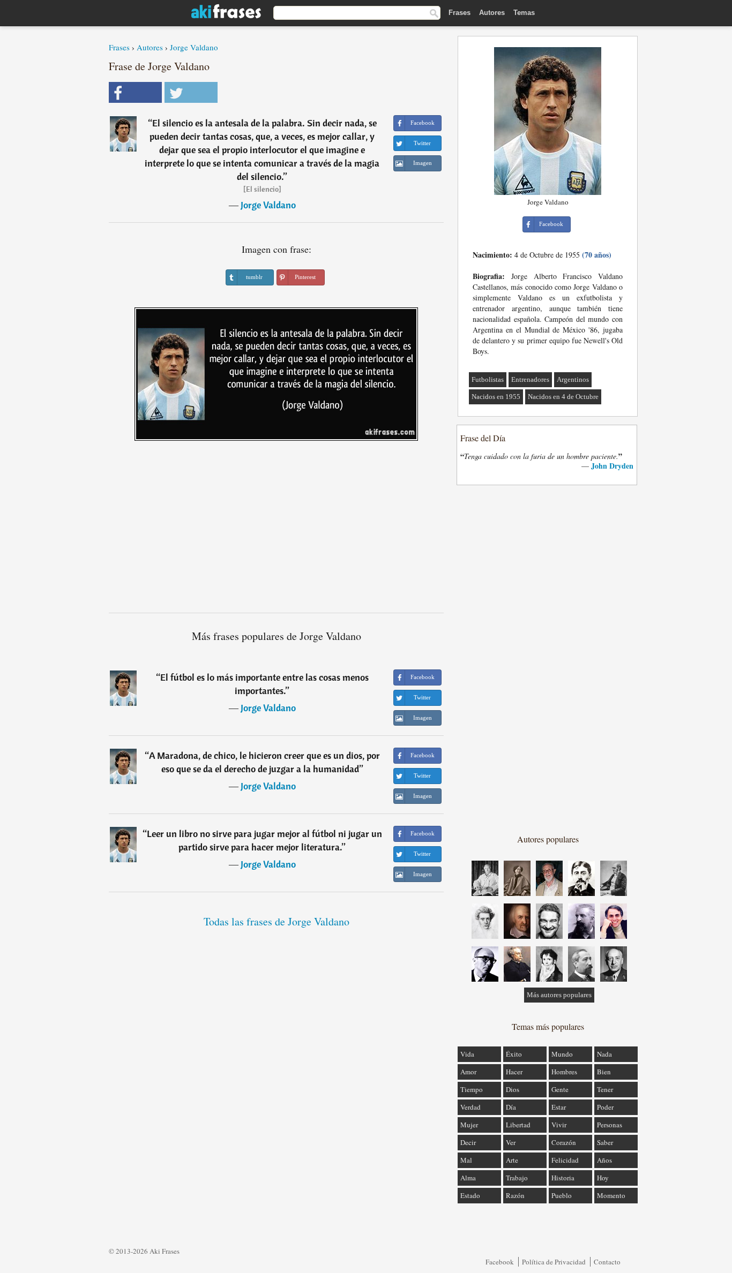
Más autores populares (559, 995)
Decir (468, 1142)
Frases (459, 13)
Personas (609, 1124)
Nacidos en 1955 (496, 397)
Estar (558, 1107)
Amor (468, 1071)
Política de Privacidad (554, 1262)
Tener (605, 1089)
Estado (470, 1195)
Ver (511, 1142)
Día (511, 1107)
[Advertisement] (276, 531)
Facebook (499, 1262)
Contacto (607, 1262)
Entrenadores (530, 379)
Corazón (563, 1142)
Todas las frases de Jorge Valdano (276, 921)
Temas (524, 13)
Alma (468, 1177)
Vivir (558, 1124)
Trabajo (517, 1177)
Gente (560, 1089)
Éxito (514, 1054)
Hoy (603, 1177)
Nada (604, 1054)
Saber (605, 1142)
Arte (512, 1160)
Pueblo (561, 1195)
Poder (605, 1107)
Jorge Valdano (194, 47)
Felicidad (565, 1160)
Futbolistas (488, 379)
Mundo (562, 1054)
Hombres (564, 1071)
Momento (611, 1195)
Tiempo (471, 1089)
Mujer (469, 1124)
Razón (515, 1195)
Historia (562, 1177)
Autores (492, 13)
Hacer (514, 1071)
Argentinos (573, 379)
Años (604, 1160)
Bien (604, 1071)
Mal (466, 1160)
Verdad (470, 1107)
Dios (512, 1089)
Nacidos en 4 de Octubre (563, 397)
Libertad (518, 1124)
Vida (467, 1054)
